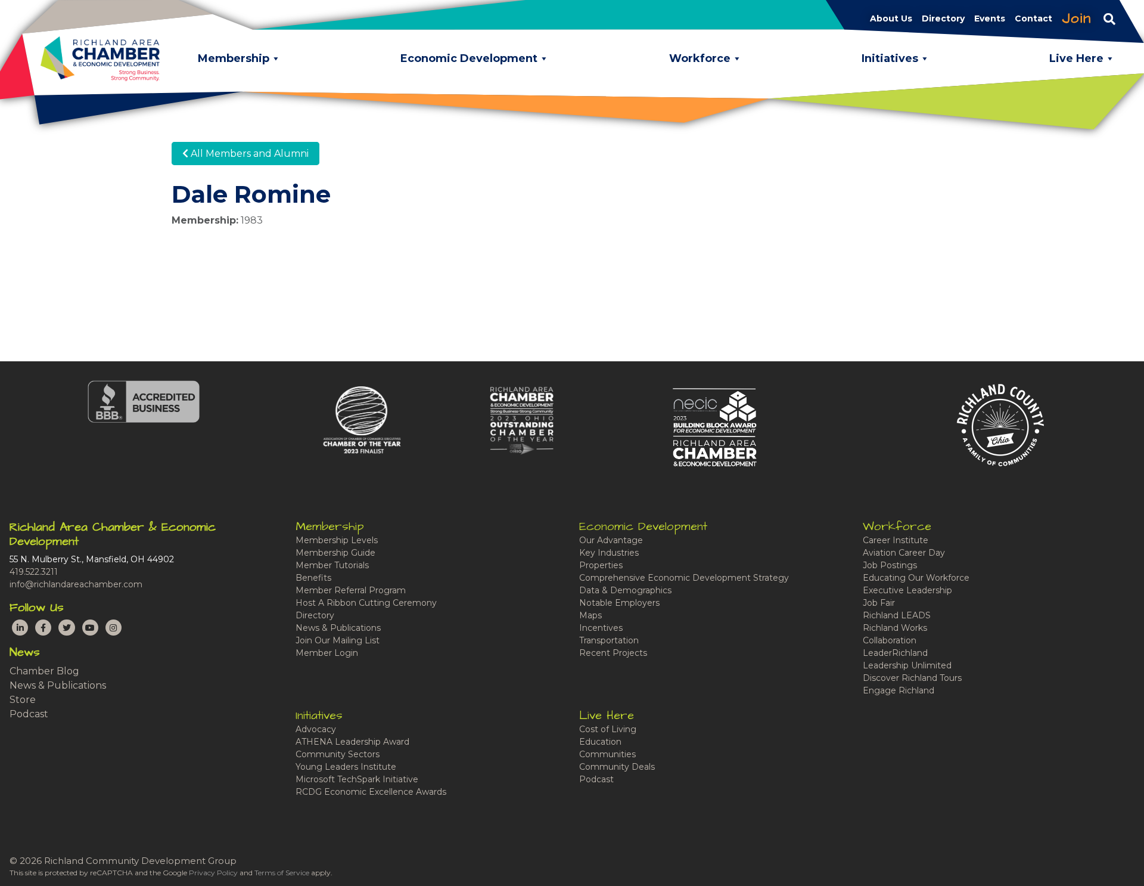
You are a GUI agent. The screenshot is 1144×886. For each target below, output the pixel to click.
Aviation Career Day (904, 552)
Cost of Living (607, 729)
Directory (315, 615)
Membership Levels (337, 540)
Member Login (327, 653)
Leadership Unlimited (907, 665)
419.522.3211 (34, 571)
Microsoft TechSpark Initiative (357, 779)
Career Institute (895, 540)
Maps (590, 615)
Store (23, 699)
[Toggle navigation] (1109, 18)
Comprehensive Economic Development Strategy (684, 577)
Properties (601, 565)
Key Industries (609, 552)
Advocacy (316, 729)
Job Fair (879, 602)
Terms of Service (281, 872)
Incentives (601, 627)
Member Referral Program (351, 590)
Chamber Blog (44, 671)
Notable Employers (619, 602)
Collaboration (889, 640)
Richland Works (895, 627)
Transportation (609, 640)
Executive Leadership (907, 590)
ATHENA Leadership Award (352, 741)
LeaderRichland (895, 653)
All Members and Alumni (248, 153)
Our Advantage (611, 540)
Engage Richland (898, 690)
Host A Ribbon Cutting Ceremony (366, 602)
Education (600, 741)
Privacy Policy (213, 872)
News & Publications (58, 685)
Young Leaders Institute (346, 766)
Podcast (29, 714)
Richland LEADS (897, 615)
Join (1077, 18)
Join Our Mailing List (338, 640)
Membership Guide (335, 552)
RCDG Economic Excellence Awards (371, 791)
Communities (607, 754)
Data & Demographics (625, 590)
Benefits (313, 577)
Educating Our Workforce (916, 577)
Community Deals (617, 766)
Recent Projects (613, 653)
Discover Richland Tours (912, 678)
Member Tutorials (332, 565)
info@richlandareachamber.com (76, 584)
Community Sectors (338, 754)
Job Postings (890, 565)
